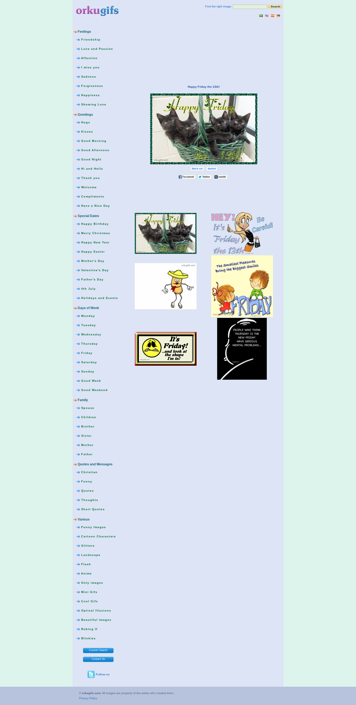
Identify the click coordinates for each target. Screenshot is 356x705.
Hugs (85, 122)
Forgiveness (91, 86)
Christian (89, 472)
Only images (91, 582)
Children (88, 417)
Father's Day (92, 279)
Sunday (87, 371)
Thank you (90, 178)
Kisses (86, 131)
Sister (86, 435)
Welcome (88, 187)
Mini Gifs (88, 592)
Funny (86, 481)
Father (86, 454)
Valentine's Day (94, 270)
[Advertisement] (161, 51)
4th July (88, 288)
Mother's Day (92, 260)
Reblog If (89, 629)
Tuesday (88, 325)
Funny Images (93, 527)
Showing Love (93, 104)
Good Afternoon (95, 150)
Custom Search (98, 650)
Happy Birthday (94, 223)
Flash (85, 564)
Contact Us (98, 659)
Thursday (89, 343)
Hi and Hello (91, 168)
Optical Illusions (95, 610)
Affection (89, 58)
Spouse (87, 408)
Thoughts (89, 500)
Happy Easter (92, 251)
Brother (87, 426)
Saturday (88, 362)
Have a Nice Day (95, 205)
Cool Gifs (89, 601)
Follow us (103, 674)
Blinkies (88, 638)
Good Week (90, 380)
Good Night (91, 159)
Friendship (90, 39)
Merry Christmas (95, 233)
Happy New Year (95, 242)
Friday (86, 352)
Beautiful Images (95, 619)
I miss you (90, 67)
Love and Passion (96, 48)
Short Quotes (92, 509)
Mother (87, 445)
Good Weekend (94, 389)
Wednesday (90, 334)
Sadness (88, 76)
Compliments (92, 196)
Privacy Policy (88, 698)
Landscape (90, 555)
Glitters (87, 545)
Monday (87, 315)
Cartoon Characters (98, 536)
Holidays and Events (99, 297)
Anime (86, 573)
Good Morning (93, 140)
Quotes (87, 490)
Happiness (90, 95)
